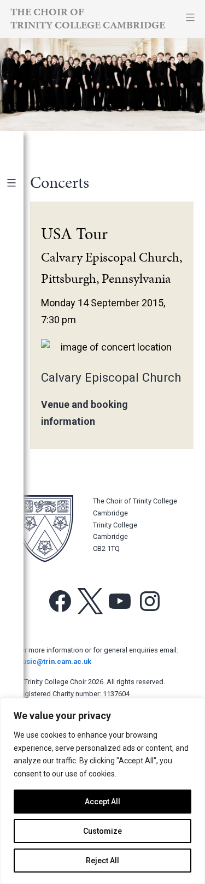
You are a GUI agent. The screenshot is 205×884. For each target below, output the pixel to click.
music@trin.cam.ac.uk (53, 661)
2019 (21, 359)
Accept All (102, 801)
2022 (21, 304)
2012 (21, 488)
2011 (21, 506)
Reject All (102, 860)
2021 (21, 323)
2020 (21, 341)
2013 (21, 469)
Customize (102, 831)
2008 (21, 561)
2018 (21, 377)
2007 (21, 579)
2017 (21, 396)
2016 (21, 414)
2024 (21, 268)
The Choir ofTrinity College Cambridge (87, 18)
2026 (21, 231)
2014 (21, 451)
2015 (21, 432)
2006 (21, 597)
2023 (21, 286)
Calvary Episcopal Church (111, 377)
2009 (21, 543)
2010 (21, 524)
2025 (21, 249)
